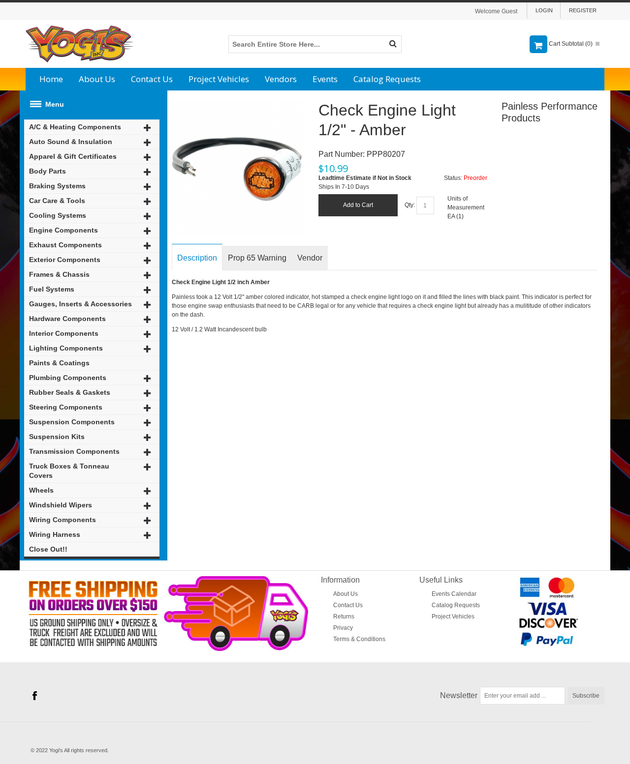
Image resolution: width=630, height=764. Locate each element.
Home (51, 79)
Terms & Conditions (359, 639)
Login (544, 10)
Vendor (309, 258)
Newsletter (458, 695)
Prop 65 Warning (257, 258)
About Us (97, 79)
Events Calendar (454, 593)
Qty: (410, 205)
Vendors (281, 79)
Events (325, 79)
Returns (343, 616)
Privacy (343, 627)
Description (197, 258)
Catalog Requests (387, 79)
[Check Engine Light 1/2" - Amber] (237, 104)
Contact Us (152, 79)
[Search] (393, 44)
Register (583, 10)
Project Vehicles (219, 79)
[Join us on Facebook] (34, 695)
